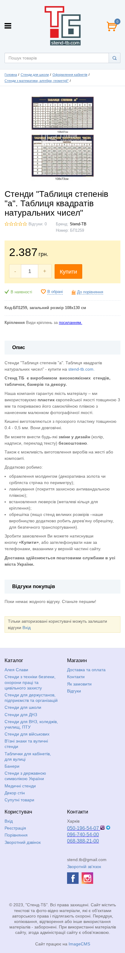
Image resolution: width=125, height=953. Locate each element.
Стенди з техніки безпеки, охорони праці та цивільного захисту (30, 682)
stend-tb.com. (81, 369)
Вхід (26, 627)
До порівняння (90, 292)
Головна (11, 74)
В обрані (55, 292)
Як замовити (79, 684)
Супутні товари (19, 799)
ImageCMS (79, 943)
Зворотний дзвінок (23, 842)
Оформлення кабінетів (69, 74)
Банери (12, 766)
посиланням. (70, 323)
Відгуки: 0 (38, 224)
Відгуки (74, 691)
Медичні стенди (20, 785)
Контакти (76, 676)
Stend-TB (78, 224)
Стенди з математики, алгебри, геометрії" (37, 81)
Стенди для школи (35, 74)
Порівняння (16, 835)
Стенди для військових (27, 734)
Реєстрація (15, 828)
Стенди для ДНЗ (21, 714)
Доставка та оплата (86, 669)
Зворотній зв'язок (84, 866)
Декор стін (15, 792)
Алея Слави (16, 669)
